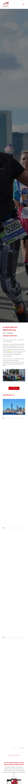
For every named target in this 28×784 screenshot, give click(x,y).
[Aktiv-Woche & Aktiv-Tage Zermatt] (14, 381)
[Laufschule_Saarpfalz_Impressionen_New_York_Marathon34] (14, 637)
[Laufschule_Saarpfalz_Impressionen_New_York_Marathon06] (14, 414)
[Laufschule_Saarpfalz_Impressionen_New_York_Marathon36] (14, 418)
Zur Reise (14, 388)
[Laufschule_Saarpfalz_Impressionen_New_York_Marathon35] (14, 528)
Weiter (22, 748)
